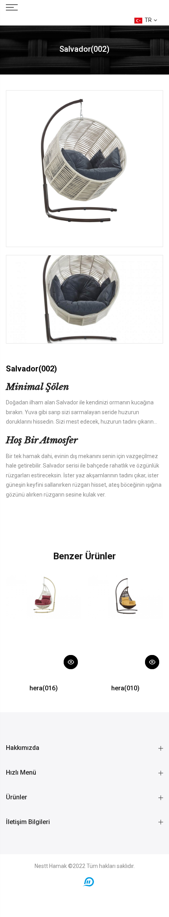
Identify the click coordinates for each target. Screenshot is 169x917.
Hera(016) (43, 688)
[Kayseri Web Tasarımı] (88, 881)
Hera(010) (125, 688)
